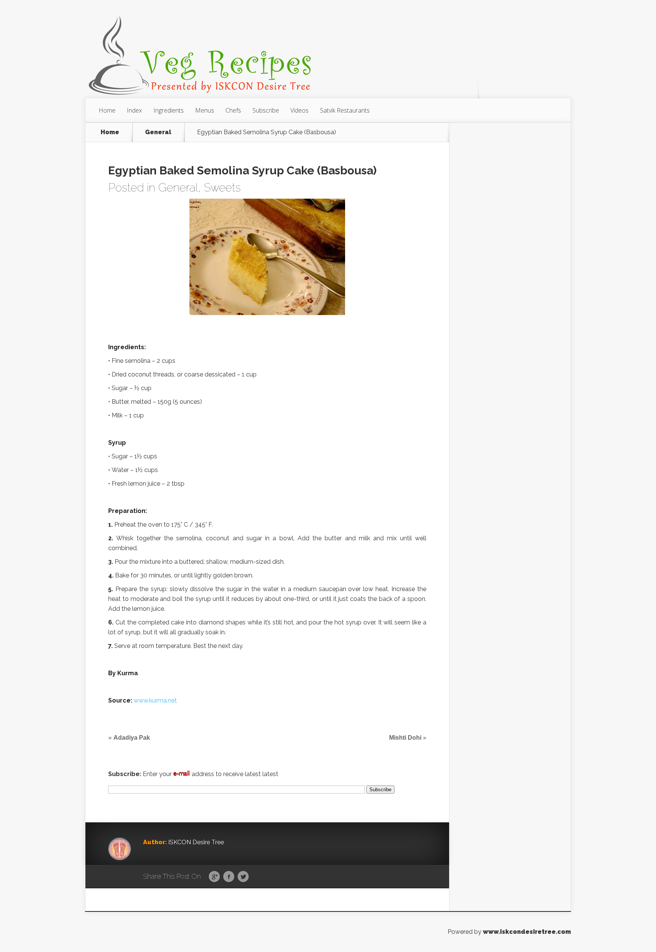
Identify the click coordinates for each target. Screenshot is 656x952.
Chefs (233, 110)
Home (107, 110)
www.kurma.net (155, 700)
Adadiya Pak (132, 737)
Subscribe (265, 110)
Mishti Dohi (405, 737)
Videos (299, 110)
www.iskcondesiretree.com (527, 931)
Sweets (222, 187)
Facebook (229, 877)
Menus (204, 110)
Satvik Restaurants (345, 110)
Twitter (243, 877)
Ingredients (168, 110)
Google (214, 877)
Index (134, 110)
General (158, 132)
